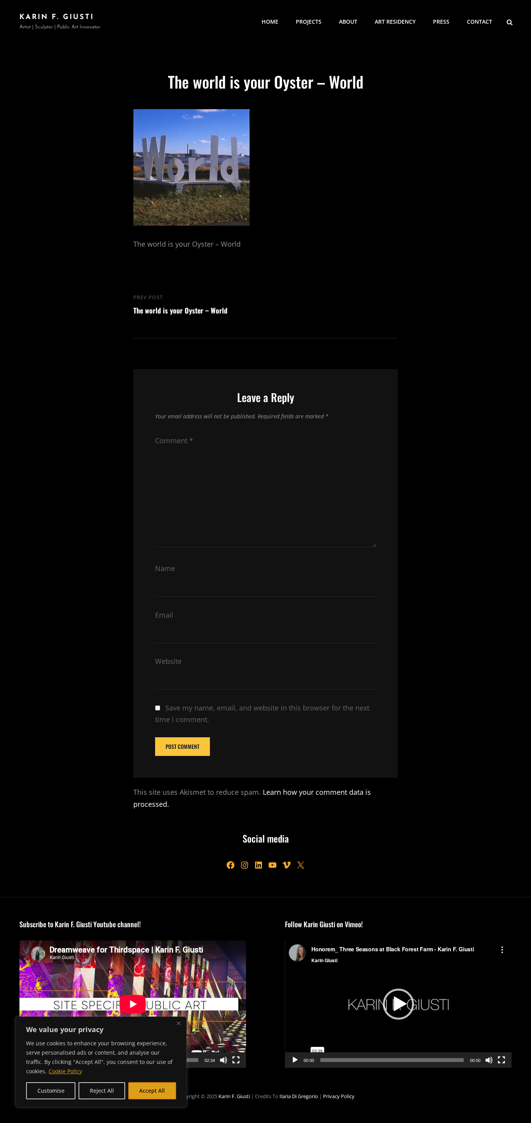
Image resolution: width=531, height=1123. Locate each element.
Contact (479, 21)
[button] (398, 1004)
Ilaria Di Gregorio (298, 1096)
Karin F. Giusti (56, 17)
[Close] (178, 1023)
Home (270, 21)
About (348, 21)
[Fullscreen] (236, 1060)
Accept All (152, 1090)
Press (441, 21)
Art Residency (395, 21)
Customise (51, 1090)
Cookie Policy (65, 1071)
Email (164, 615)
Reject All (102, 1090)
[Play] (295, 1060)
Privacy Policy (339, 1096)
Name (165, 568)
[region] (101, 1062)
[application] (132, 1004)
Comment (174, 440)
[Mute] (223, 1060)
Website (168, 661)
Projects (308, 21)
